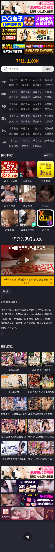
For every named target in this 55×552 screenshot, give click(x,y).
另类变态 (49, 109)
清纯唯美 (25, 121)
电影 (3, 106)
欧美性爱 (49, 104)
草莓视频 (37, 140)
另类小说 (25, 133)
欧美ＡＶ (37, 92)
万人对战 (37, 79)
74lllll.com (27, 61)
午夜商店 (25, 140)
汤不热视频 (49, 140)
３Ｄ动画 (49, 92)
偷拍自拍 (25, 104)
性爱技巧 (49, 133)
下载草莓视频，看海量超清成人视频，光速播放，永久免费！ (27, 281)
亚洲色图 (25, 116)
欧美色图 (37, 116)
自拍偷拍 (25, 92)
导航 (3, 142)
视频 (3, 94)
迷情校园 (13, 133)
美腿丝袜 (13, 121)
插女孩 (13, 140)
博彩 (3, 82)
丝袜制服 (25, 97)
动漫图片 (49, 116)
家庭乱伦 (25, 128)
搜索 (48, 68)
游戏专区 (49, 79)
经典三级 (25, 109)
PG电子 (13, 79)
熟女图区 (37, 121)
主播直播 (37, 97)
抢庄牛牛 (49, 85)
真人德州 (25, 79)
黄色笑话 (37, 133)
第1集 (5, 291)
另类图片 (49, 121)
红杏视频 (13, 145)
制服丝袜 (13, 109)
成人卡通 (37, 104)
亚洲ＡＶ (13, 92)
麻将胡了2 (13, 85)
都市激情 (13, 128)
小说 (3, 130)
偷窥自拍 (13, 116)
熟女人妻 (13, 97)
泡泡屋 (25, 145)
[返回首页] (51, 546)
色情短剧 (37, 145)
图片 (3, 118)
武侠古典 (49, 128)
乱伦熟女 (37, 109)
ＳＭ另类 (49, 97)
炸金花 (25, 85)
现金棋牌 (37, 85)
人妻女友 (37, 128)
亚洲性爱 (13, 104)
